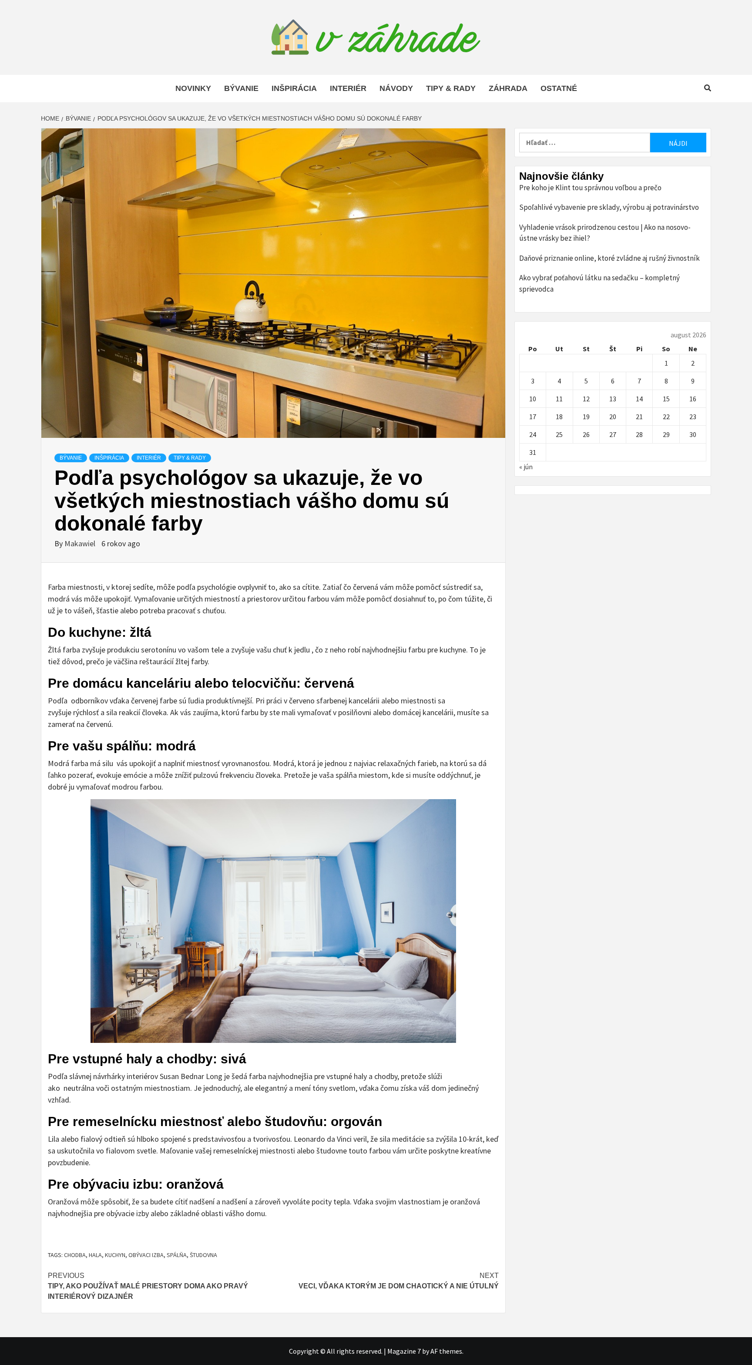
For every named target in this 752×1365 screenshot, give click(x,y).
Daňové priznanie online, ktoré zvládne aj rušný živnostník (609, 258)
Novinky (193, 88)
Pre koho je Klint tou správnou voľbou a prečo (590, 187)
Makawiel (80, 543)
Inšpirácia (294, 88)
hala (95, 1255)
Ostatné (558, 88)
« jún (526, 466)
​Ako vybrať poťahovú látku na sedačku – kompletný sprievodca (599, 283)
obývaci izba (146, 1255)
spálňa (177, 1255)
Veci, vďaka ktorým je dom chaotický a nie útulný (399, 1281)
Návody (396, 88)
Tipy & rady (451, 88)
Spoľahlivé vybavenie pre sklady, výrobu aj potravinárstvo (609, 207)
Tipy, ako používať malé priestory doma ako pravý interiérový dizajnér (148, 1286)
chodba (75, 1255)
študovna (203, 1255)
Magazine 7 (404, 1351)
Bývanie (241, 88)
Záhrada (508, 88)
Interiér (348, 88)
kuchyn (115, 1255)
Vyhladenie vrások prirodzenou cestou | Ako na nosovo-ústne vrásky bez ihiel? (605, 232)
